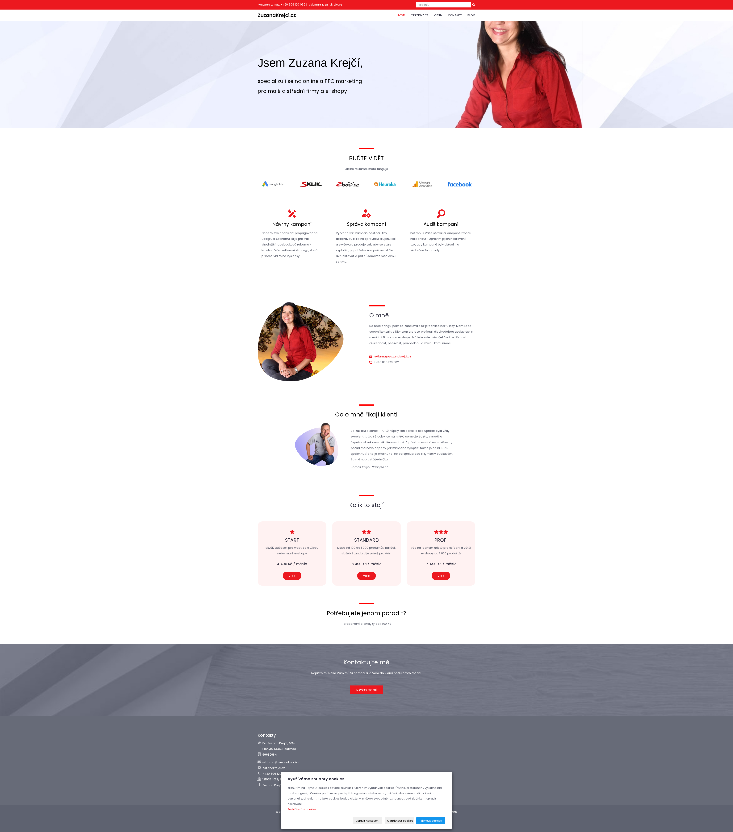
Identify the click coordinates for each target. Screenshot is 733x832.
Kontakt (455, 15)
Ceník (438, 15)
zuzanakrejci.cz (273, 768)
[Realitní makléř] (277, 15)
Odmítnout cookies (400, 821)
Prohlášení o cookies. (302, 809)
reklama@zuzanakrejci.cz (391, 356)
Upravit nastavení (367, 821)
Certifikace (419, 15)
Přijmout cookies (431, 821)
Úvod (401, 15)
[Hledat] (473, 5)
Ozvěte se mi (366, 690)
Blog (471, 15)
